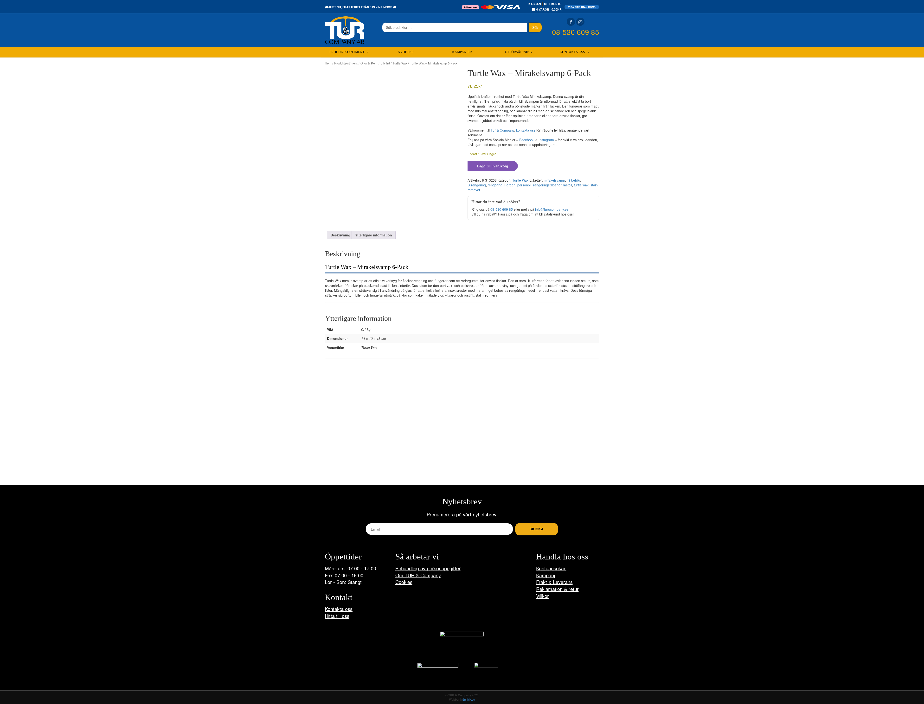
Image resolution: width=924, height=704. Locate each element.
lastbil (567, 185)
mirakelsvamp (554, 180)
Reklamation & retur (557, 588)
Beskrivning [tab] (340, 235)
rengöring (495, 185)
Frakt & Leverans (554, 581)
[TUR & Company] (345, 29)
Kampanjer (462, 52)
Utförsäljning (518, 52)
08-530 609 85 (575, 32)
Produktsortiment (347, 52)
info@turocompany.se (551, 209)
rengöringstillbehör (547, 185)
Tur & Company (502, 130)
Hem (328, 63)
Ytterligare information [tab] (373, 235)
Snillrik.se (468, 699)
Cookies (403, 581)
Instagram (546, 139)
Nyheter (406, 52)
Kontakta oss (572, 52)
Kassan (534, 4)
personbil (524, 185)
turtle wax (581, 185)
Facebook (526, 139)
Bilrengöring (477, 185)
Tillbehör (573, 180)
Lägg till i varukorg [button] (345, 467)
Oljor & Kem (369, 63)
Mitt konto (552, 4)
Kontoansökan (551, 568)
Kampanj (545, 575)
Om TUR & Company (418, 575)
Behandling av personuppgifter (428, 568)
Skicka (537, 529)
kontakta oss (525, 130)
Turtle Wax (400, 63)
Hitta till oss (337, 615)
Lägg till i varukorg (492, 166)
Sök (535, 27)
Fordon (509, 185)
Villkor (542, 595)
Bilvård (385, 63)
